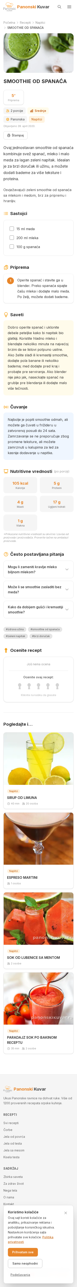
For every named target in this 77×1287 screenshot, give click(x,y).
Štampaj (18, 135)
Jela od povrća (14, 1136)
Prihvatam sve (23, 1252)
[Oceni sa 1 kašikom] (19, 686)
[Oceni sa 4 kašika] (48, 686)
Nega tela (10, 1190)
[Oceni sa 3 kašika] (38, 686)
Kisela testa (11, 1157)
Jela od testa (12, 1143)
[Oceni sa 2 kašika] (29, 686)
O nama (8, 1197)
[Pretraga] (59, 7)
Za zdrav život (13, 1183)
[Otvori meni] (69, 7)
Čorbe (7, 1130)
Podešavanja (20, 1275)
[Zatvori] (65, 1212)
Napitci (36, 119)
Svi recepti (11, 1123)
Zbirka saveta (13, 1177)
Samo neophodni (25, 1263)
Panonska (18, 119)
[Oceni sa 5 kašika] (57, 686)
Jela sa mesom (13, 1150)
